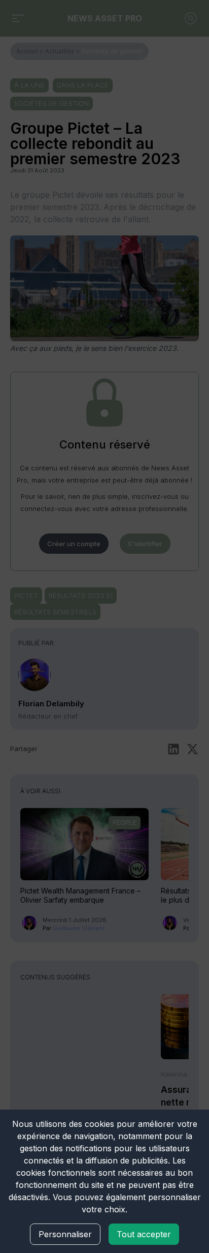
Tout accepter (144, 1234)
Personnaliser (65, 1234)
